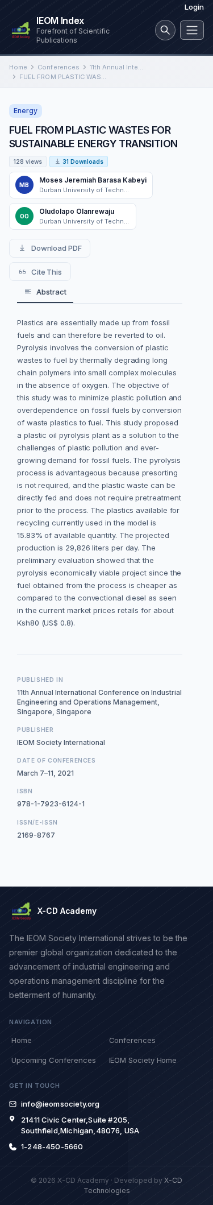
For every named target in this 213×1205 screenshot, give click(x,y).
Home (18, 67)
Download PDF (56, 247)
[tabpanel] (99, 472)
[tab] (45, 292)
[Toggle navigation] (192, 30)
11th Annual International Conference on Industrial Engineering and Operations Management (117, 67)
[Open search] (165, 30)
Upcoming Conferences (53, 1060)
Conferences (58, 67)
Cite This (46, 271)
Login (194, 6)
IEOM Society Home (143, 1060)
